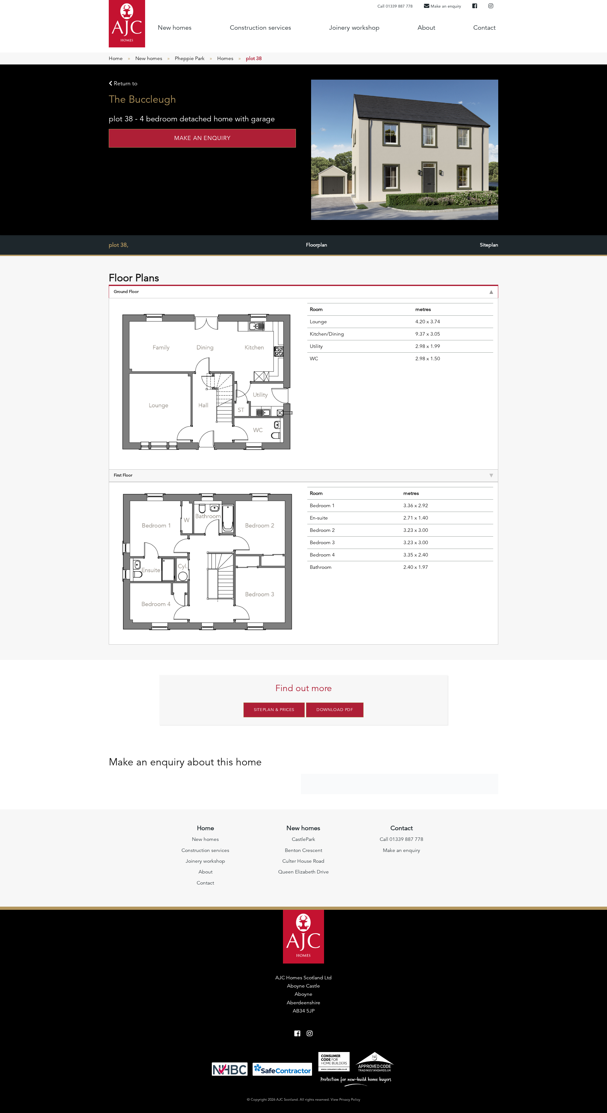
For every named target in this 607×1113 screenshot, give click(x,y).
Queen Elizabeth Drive (303, 872)
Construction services (260, 28)
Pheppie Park (190, 58)
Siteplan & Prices (274, 709)
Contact (484, 28)
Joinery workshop (354, 28)
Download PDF (334, 709)
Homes (225, 58)
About (426, 28)
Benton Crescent (303, 850)
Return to (125, 83)
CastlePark (303, 839)
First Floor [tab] (123, 475)
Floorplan (316, 245)
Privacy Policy (349, 1099)
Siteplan (489, 245)
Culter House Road (303, 861)
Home (116, 58)
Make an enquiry (202, 138)
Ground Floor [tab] (126, 291)
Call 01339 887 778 (395, 6)
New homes (175, 28)
